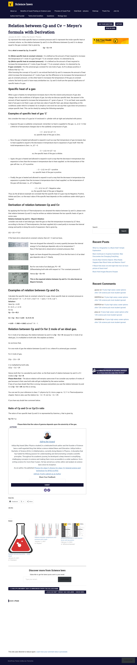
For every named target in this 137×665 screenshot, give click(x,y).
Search (95, 227)
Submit (47, 485)
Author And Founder (17, 16)
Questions (50, 16)
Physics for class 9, (41, 468)
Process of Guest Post (62, 11)
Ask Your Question (105, 24)
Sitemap (95, 11)
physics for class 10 (57, 468)
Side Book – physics (81, 11)
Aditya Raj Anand (28, 37)
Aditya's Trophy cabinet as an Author (47, 474)
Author (119, 24)
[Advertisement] (111, 138)
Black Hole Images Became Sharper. (105, 272)
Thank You (106, 11)
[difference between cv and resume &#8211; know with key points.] (73, 530)
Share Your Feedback (47, 477)
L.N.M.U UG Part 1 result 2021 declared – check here (65, 592)
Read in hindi (110, 28)
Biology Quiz (62, 16)
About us (13, 11)
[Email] (45, 490)
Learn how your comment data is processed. (52, 652)
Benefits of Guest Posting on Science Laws (35, 11)
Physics (38, 37)
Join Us (116, 11)
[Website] (48, 490)
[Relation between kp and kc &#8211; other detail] (20, 538)
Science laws (24, 4)
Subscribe (64, 579)
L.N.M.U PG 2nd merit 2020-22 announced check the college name (34, 589)
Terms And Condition (35, 16)
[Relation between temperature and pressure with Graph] (47, 529)
